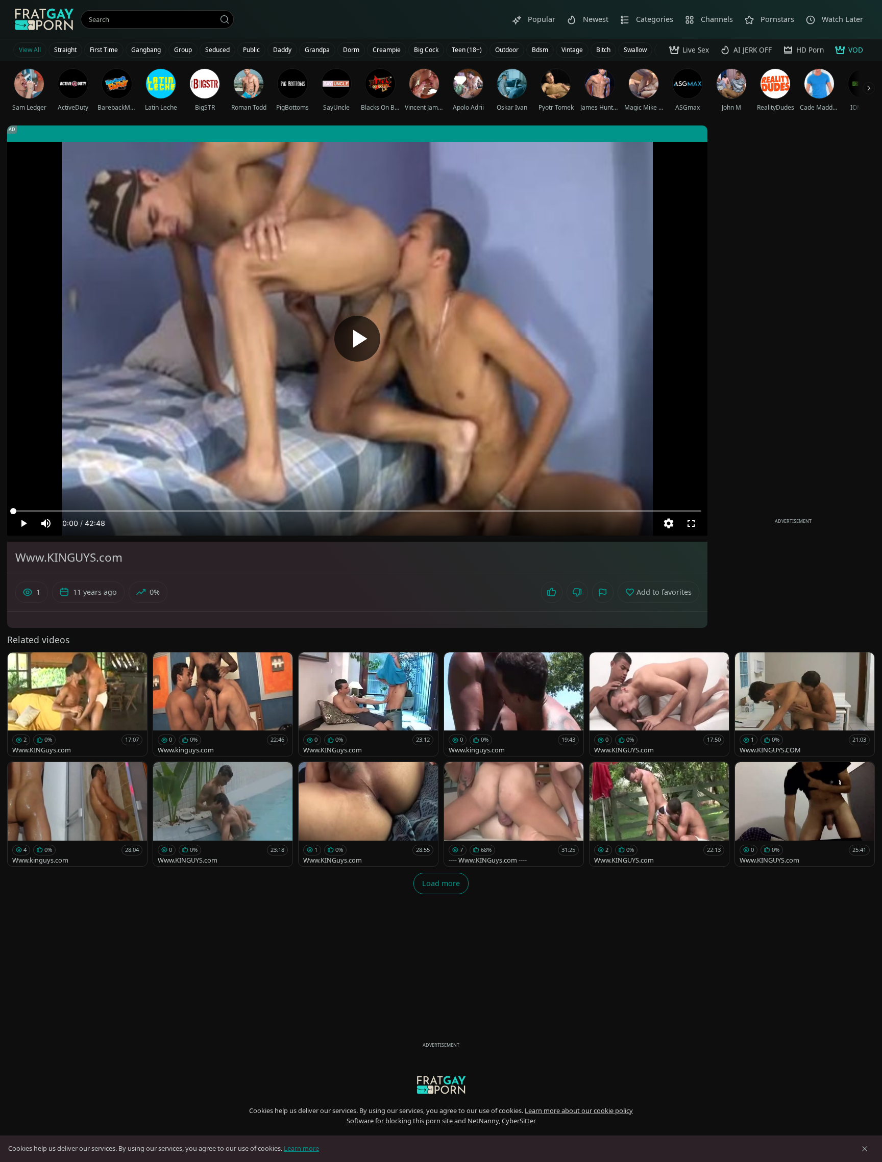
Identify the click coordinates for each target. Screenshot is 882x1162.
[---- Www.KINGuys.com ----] (513, 814)
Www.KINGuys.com (41, 749)
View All (30, 49)
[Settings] (668, 523)
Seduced (217, 49)
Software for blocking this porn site (400, 1120)
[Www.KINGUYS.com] (659, 704)
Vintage (572, 49)
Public (251, 49)
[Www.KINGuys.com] (77, 704)
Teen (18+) (467, 49)
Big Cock (426, 49)
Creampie (387, 49)
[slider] (357, 511)
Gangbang (146, 49)
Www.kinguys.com (186, 749)
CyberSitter (519, 1120)
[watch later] (20, 664)
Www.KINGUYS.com (624, 749)
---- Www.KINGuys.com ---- (488, 860)
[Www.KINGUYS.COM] (804, 704)
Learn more (301, 1148)
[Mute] (46, 523)
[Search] (224, 19)
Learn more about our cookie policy (579, 1110)
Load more (441, 883)
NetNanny (483, 1120)
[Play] (357, 339)
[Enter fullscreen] (691, 523)
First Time (104, 49)
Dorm (351, 49)
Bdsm (540, 49)
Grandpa (317, 49)
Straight (65, 49)
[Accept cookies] (864, 1149)
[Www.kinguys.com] (222, 704)
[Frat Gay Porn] (44, 19)
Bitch (603, 49)
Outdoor (507, 49)
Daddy (282, 49)
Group (183, 49)
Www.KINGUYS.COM (770, 749)
